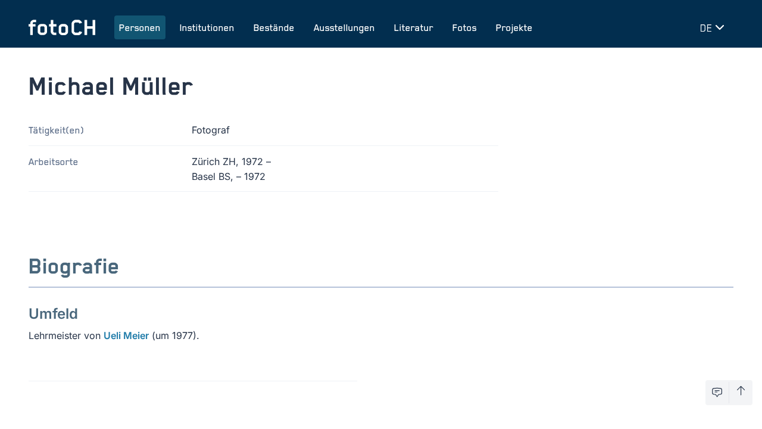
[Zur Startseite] (62, 27)
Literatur (413, 27)
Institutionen (207, 27)
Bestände (274, 27)
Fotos (464, 27)
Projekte (514, 27)
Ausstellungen (344, 27)
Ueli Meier (126, 335)
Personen (140, 27)
